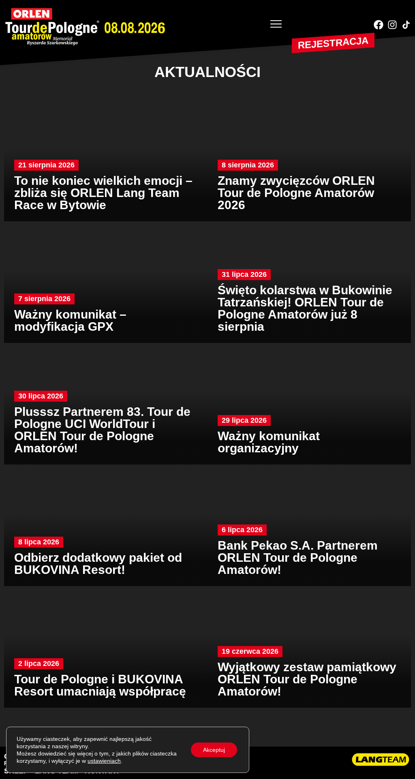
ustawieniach (104, 761)
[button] (276, 25)
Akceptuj (214, 750)
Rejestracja (333, 43)
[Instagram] (392, 25)
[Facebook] (378, 25)
